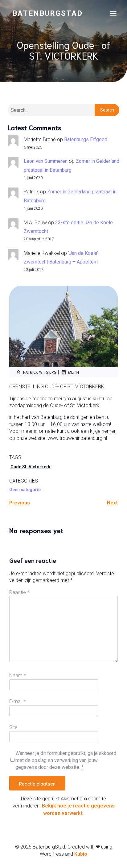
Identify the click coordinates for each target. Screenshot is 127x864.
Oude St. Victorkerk (30, 466)
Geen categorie (25, 489)
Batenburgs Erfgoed (85, 139)
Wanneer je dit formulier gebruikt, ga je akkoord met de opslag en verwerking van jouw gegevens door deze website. (65, 760)
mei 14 (73, 372)
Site (13, 727)
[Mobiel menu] (113, 13)
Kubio (80, 854)
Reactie (19, 592)
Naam (17, 675)
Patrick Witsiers (39, 372)
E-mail (17, 701)
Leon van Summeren (46, 161)
